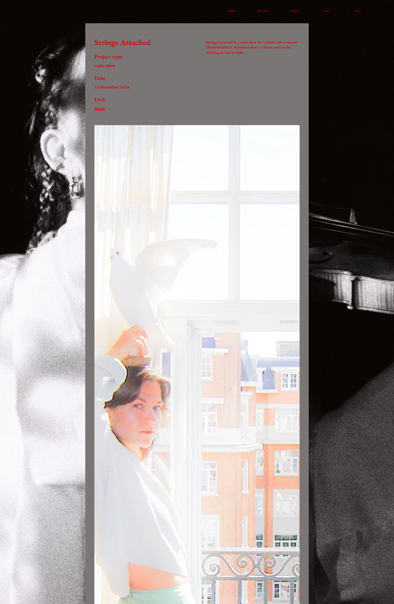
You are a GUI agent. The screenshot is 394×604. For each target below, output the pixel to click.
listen (99, 108)
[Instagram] (386, 7)
